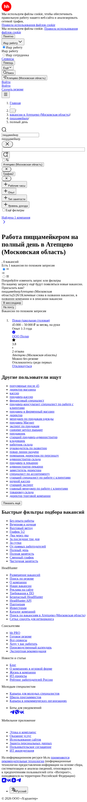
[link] (8, 72)
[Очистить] (7, 144)
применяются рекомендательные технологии (35, 759)
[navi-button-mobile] (6, 94)
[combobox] (20, 135)
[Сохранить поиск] (6, 155)
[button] (6, 82)
